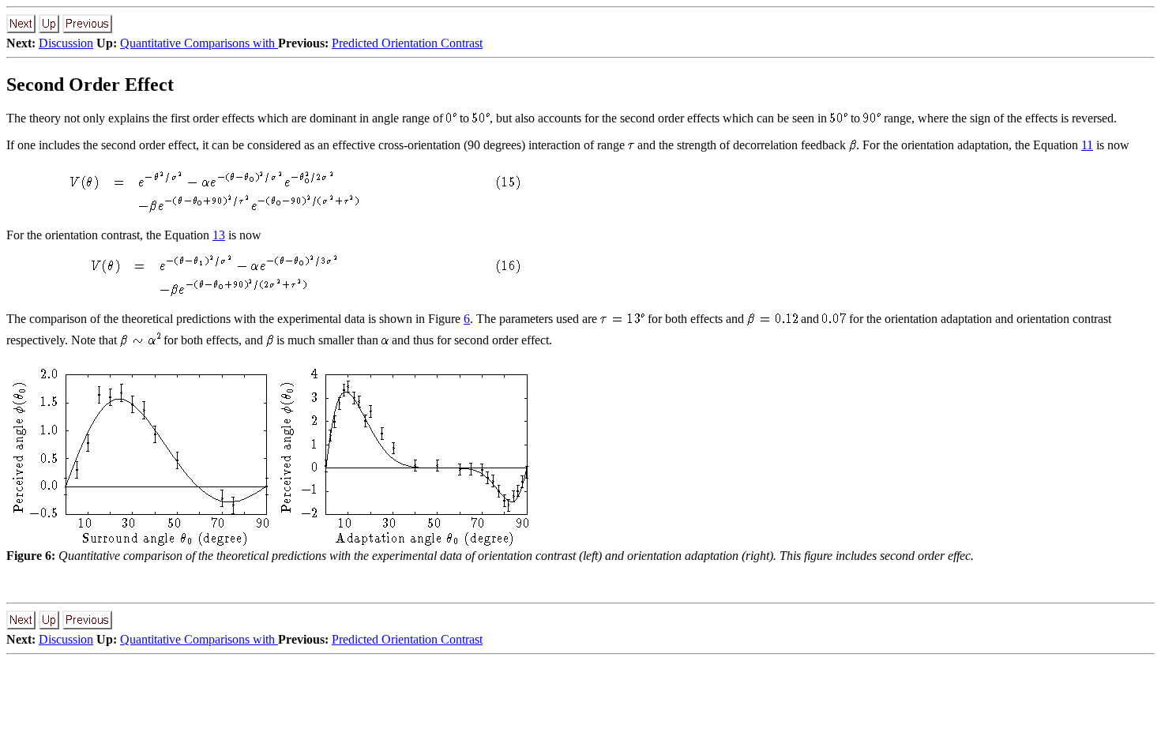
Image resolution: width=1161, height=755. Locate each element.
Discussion (66, 43)
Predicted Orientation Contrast (407, 43)
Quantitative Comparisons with (199, 43)
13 (218, 235)
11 (1087, 145)
